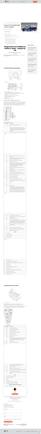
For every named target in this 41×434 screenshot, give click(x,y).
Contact (18, 1)
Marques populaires (22, 1)
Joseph (5, 37)
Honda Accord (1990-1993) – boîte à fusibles (32, 60)
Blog (11, 1)
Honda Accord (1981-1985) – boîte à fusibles (10, 41)
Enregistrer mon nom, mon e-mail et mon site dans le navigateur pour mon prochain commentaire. (12, 419)
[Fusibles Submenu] (16, 2)
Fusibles (14, 1)
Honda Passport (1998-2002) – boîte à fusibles (10, 39)
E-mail (5, 416)
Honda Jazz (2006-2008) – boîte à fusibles (10, 38)
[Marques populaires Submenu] (25, 2)
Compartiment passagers (8, 34)
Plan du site (32, 431)
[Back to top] (39, 432)
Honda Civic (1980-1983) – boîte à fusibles (32, 71)
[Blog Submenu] (12, 2)
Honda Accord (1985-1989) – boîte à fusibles (32, 65)
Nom (4, 413)
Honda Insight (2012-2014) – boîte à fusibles (10, 40)
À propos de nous (28, 431)
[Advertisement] (20, 8)
